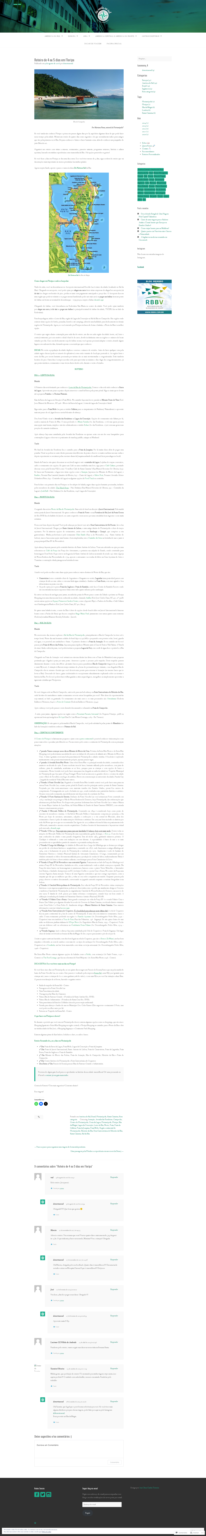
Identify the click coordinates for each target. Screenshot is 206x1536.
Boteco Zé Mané (107, 939)
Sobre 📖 (146, 143)
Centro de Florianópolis (79, 1122)
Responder (114, 1177)
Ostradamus (111, 699)
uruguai (166, 196)
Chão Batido (81, 535)
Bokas (86, 425)
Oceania (152, 186)
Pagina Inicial (114, 44)
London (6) (146, 110)
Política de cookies (46, 1532)
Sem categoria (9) (148, 91)
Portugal (141, 189)
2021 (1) (145, 131)
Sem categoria (160, 193)
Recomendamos (148, 151)
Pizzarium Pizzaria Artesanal (87, 714)
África (140, 199)
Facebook (140, 267)
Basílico (37, 475)
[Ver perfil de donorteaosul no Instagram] (48, 1494)
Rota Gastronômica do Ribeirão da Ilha (108, 1131)
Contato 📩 (146, 149)
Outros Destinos (150, 36)
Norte (106, 1125)
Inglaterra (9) (147, 89)
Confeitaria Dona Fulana (80, 925)
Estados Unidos (143, 179)
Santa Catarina (112, 1116)
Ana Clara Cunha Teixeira (149, 1488)
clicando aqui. (55, 828)
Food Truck (89, 478)
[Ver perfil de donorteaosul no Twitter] (42, 1494)
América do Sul (52, 36)
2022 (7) (145, 129)
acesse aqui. (65, 908)
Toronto (160, 196)
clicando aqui (98, 300)
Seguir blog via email (90, 1488)
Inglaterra (141, 183)
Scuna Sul (97, 973)
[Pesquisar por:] (154, 58)
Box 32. (108, 834)
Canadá (140, 176)
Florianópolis (101, 1116)
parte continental (86, 739)
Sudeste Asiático (143, 196)
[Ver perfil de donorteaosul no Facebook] (36, 1494)
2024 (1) (145, 123)
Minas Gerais (161, 183)
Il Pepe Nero (74, 922)
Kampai (84, 472)
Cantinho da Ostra (95, 538)
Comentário (114, 1462)
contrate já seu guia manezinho (56, 1075)
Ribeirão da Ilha (87, 1131)
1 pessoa (61, 1188)
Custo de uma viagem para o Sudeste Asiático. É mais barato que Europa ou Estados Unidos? (153, 222)
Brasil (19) (146, 86)
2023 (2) (145, 126)
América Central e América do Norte (114, 36)
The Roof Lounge (50, 958)
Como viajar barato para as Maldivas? (155, 228)
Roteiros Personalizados (151, 154)
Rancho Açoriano (84, 916)
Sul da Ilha (86, 1134)
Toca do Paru (68, 919)
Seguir (87, 1513)
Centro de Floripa (43, 739)
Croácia (150, 176)
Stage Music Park (82, 614)
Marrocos (152, 183)
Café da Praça (51, 550)
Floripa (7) (146, 104)
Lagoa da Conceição (85, 1125)
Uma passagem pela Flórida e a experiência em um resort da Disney (96, 1151)
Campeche (117, 1119)
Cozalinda (51, 945)
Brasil (93, 1116)
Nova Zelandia (143, 186)
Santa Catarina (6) (149, 113)
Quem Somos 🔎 (148, 146)
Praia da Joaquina (83, 1128)
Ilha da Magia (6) (148, 107)
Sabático (141, 193)
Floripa (115, 1122)
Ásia (85, 36)
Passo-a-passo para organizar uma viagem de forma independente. (61, 1147)
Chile (145, 176)
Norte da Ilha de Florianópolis (62, 509)
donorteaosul (68, 63)
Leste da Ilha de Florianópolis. (80, 387)
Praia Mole (94, 1128)
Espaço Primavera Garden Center (65, 601)
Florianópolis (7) (148, 101)
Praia (112, 1125)
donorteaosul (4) (148, 70)
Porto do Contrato (64, 702)
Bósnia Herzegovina (161, 173)
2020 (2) (145, 134)
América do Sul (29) (149, 83)
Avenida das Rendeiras (104, 1119)
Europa (71, 36)
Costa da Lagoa (95, 1122)
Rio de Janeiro (161, 189)
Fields (88, 954)
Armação (91, 1119)
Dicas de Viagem (92, 44)
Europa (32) (146, 80)
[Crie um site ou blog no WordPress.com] (35, 1523)
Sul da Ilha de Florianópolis (74, 635)
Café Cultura (110, 465)
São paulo (153, 196)
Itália (147, 183)
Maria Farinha (83, 422)
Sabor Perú (99, 475)
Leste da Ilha (98, 1125)
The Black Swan (62, 488)
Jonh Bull (44, 491)
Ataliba (88, 598)
